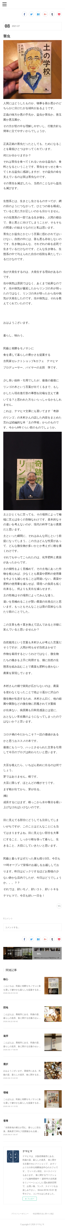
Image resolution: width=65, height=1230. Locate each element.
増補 (5, 1092)
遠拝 (5, 1035)
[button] (4, 4)
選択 (5, 1064)
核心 (5, 979)
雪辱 (5, 1120)
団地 (5, 1007)
